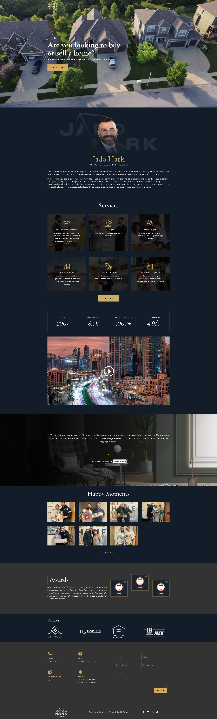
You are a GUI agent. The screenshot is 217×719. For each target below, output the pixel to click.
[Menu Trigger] (168, 5)
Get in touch (57, 67)
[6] (93, 521)
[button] (106, 454)
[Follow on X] (152, 711)
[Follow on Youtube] (148, 711)
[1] (124, 545)
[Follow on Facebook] (143, 711)
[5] (124, 521)
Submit (161, 690)
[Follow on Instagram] (157, 711)
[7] (61, 521)
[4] (156, 521)
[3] (61, 545)
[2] (93, 545)
